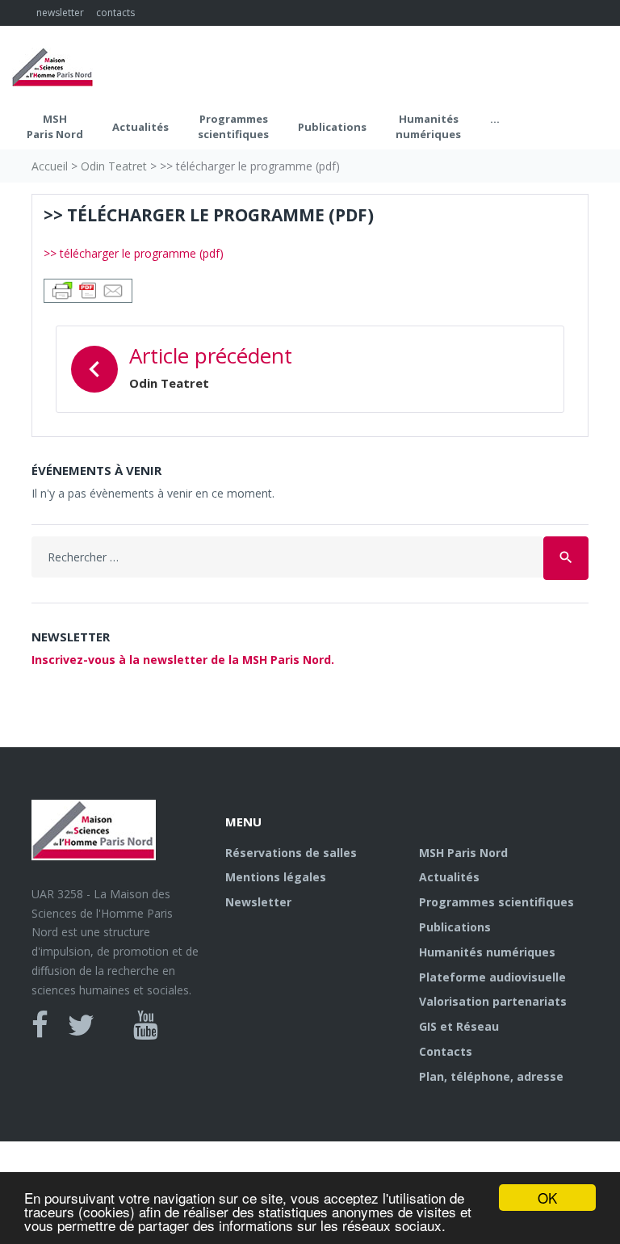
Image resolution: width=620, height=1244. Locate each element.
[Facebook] (39, 1025)
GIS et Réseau (459, 1026)
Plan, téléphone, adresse (491, 1076)
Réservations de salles (291, 852)
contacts (115, 12)
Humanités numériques (428, 126)
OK (547, 1197)
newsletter (60, 12)
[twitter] (81, 1025)
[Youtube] (145, 1025)
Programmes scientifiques (233, 126)
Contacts (445, 1051)
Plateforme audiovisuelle (492, 977)
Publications (332, 127)
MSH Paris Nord (55, 126)
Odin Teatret (114, 166)
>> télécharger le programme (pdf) (134, 253)
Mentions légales (275, 877)
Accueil (49, 166)
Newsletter (258, 902)
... (495, 118)
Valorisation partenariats (493, 1001)
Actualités (140, 127)
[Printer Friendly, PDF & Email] (88, 288)
